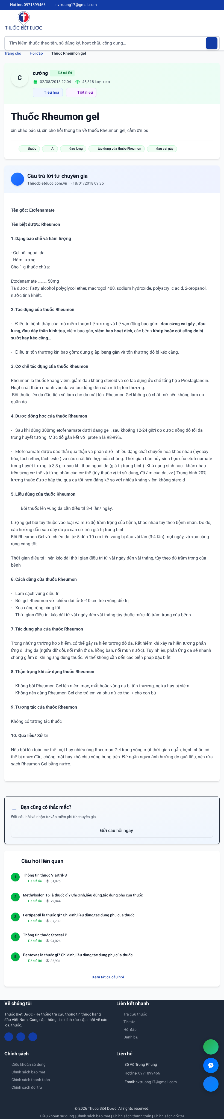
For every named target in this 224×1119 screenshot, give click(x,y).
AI (52, 148)
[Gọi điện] (211, 1047)
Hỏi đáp (36, 53)
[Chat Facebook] (211, 1084)
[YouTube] (208, 5)
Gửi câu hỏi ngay (116, 830)
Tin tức (129, 1022)
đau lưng (76, 148)
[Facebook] (199, 5)
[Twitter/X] (217, 5)
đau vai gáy (164, 148)
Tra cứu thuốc (135, 1014)
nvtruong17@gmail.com (156, 1082)
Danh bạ (130, 1037)
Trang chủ (12, 53)
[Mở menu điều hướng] (215, 20)
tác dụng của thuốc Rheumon (119, 148)
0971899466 (149, 1073)
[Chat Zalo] (211, 1065)
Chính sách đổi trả (26, 1087)
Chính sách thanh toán (30, 1079)
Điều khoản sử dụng (28, 1064)
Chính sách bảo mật (28, 1072)
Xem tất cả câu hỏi (108, 977)
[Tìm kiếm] (212, 43)
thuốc (32, 148)
